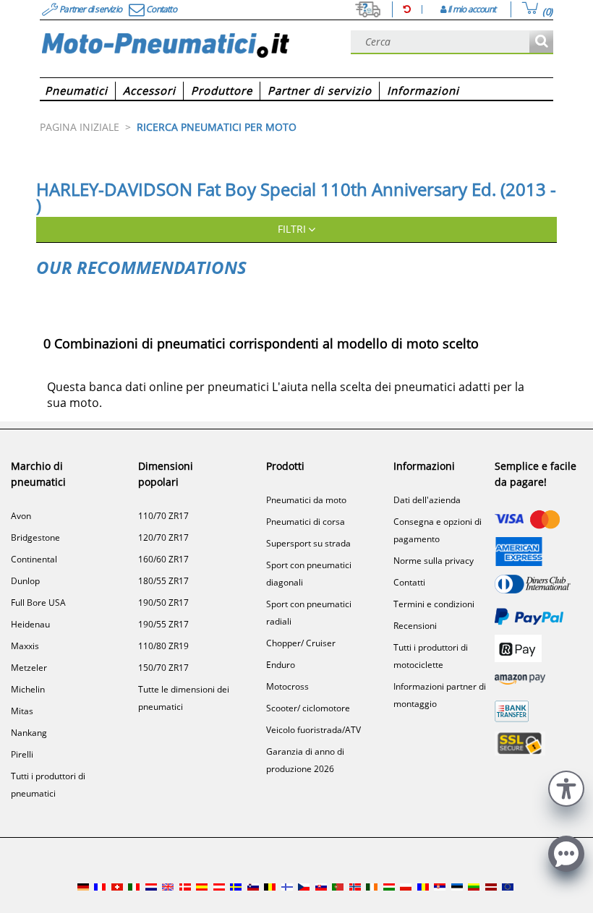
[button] (566, 786)
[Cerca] (541, 42)
